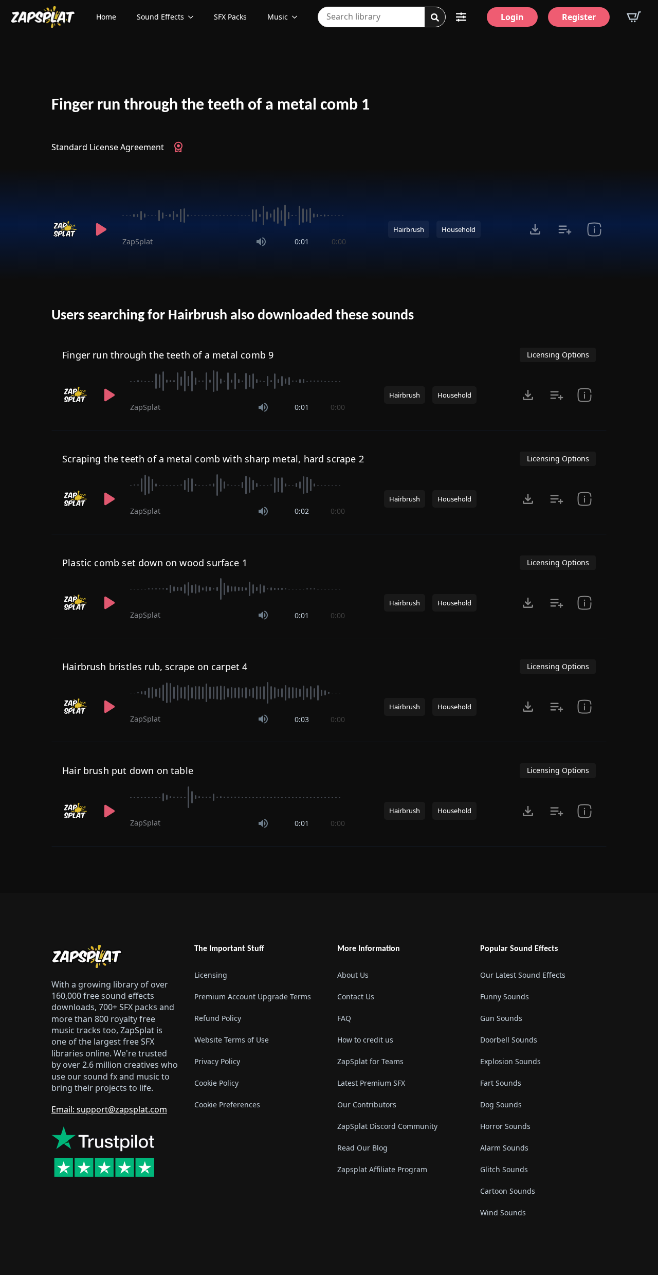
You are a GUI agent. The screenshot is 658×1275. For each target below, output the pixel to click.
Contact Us (355, 996)
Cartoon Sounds (507, 1191)
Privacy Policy (217, 1061)
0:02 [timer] (302, 511)
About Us (353, 975)
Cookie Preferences (227, 1104)
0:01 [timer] (302, 241)
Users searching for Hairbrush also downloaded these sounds (232, 316)
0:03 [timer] (302, 719)
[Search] (435, 17)
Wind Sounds (503, 1212)
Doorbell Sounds (508, 1040)
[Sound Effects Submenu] (194, 17)
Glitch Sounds (504, 1169)
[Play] (101, 229)
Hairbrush (408, 229)
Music (277, 17)
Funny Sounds (504, 996)
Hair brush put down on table (127, 770)
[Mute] (261, 241)
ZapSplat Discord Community (387, 1126)
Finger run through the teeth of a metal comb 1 (210, 105)
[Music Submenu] (297, 17)
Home (106, 17)
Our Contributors (366, 1104)
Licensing (210, 975)
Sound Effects (160, 17)
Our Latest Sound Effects (522, 975)
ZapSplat (137, 241)
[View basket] (634, 17)
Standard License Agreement (107, 147)
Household (459, 229)
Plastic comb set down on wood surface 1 (154, 562)
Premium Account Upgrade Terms (252, 996)
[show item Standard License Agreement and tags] (594, 229)
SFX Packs (230, 17)
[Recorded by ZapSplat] (66, 229)
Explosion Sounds (510, 1061)
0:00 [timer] (339, 241)
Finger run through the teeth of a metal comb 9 (167, 355)
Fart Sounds (500, 1083)
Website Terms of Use (231, 1040)
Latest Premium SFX (371, 1083)
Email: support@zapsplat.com (109, 1109)
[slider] (234, 215)
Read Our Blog (362, 1148)
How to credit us (365, 1040)
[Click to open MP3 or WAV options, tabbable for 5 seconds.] (535, 229)
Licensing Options (558, 355)
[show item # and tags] (584, 811)
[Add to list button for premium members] (565, 229)
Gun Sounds (501, 1018)
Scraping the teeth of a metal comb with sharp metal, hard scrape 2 (213, 459)
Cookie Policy (216, 1083)
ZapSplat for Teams (370, 1061)
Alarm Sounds (504, 1148)
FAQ (344, 1018)
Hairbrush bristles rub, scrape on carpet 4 (155, 666)
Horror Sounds (505, 1126)
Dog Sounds (501, 1104)
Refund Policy (217, 1018)
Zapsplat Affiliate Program (382, 1169)
